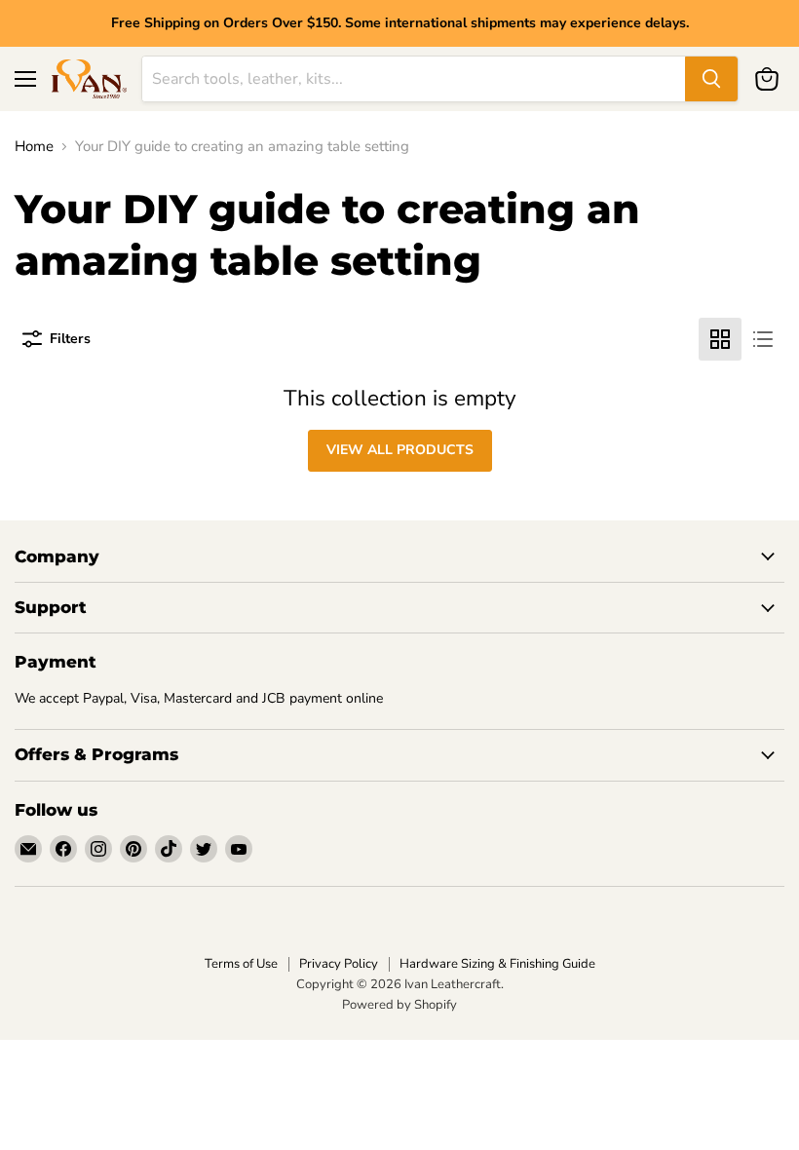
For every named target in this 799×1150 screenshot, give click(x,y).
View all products (400, 450)
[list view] (763, 339)
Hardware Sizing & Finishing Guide (497, 964)
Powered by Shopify (399, 1005)
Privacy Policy (338, 964)
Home (34, 146)
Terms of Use (241, 964)
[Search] (711, 79)
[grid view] (720, 339)
